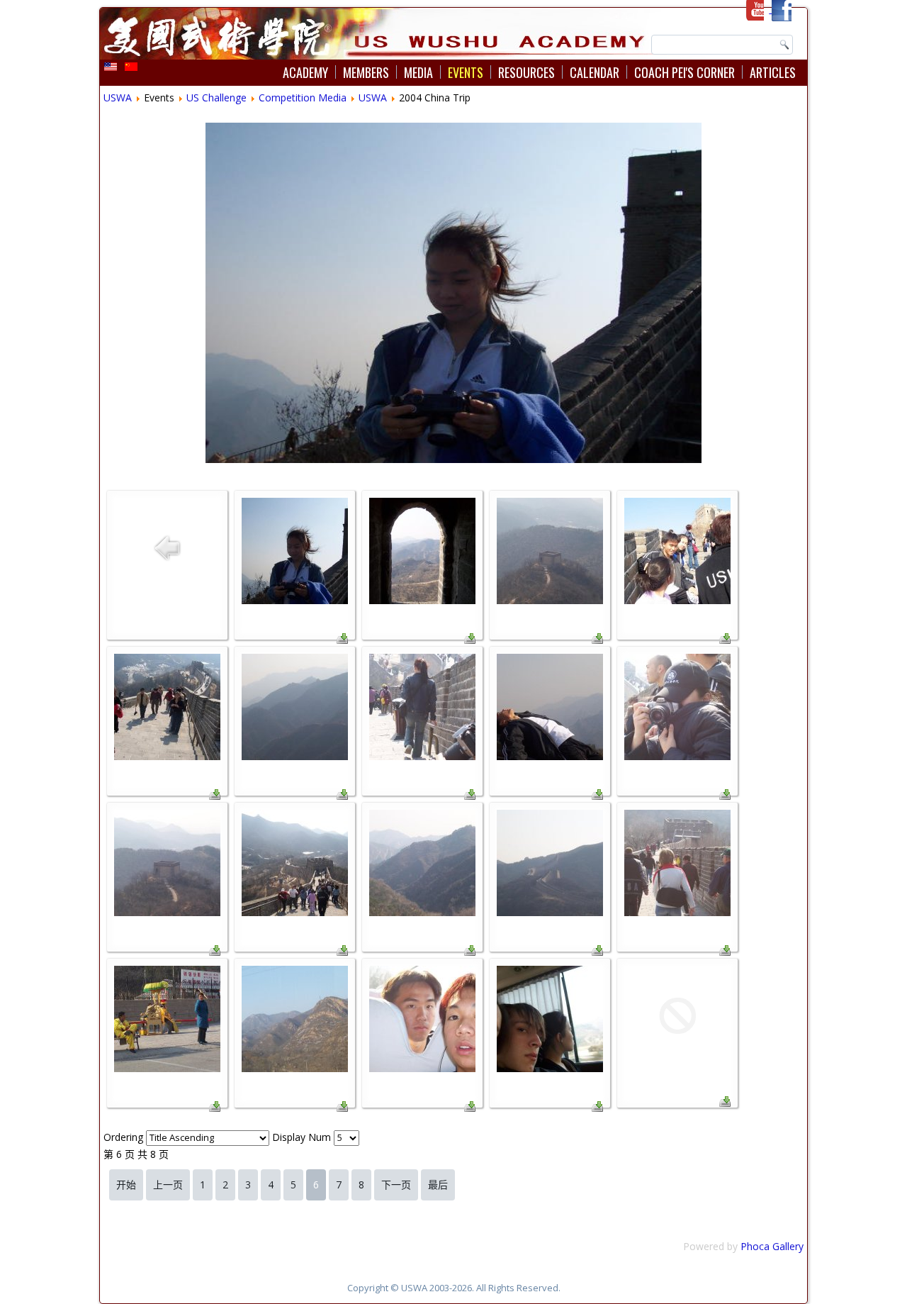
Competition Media (303, 97)
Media (418, 72)
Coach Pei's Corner (684, 72)
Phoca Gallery (772, 1246)
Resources (526, 72)
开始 (126, 1184)
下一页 (396, 1184)
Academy (305, 72)
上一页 (168, 1184)
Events (465, 72)
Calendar (594, 72)
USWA (117, 97)
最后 (438, 1184)
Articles (773, 72)
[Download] (342, 640)
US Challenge (216, 97)
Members (366, 72)
